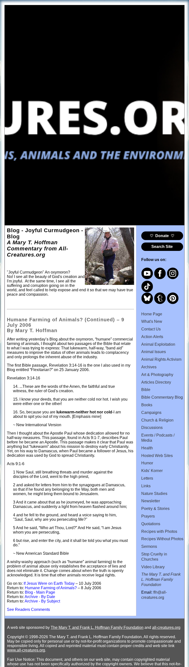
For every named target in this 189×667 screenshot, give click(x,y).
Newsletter (150, 501)
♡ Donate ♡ (162, 236)
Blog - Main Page (40, 592)
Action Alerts (152, 337)
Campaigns (151, 412)
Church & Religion (157, 420)
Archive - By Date (40, 597)
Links (146, 486)
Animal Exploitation (158, 344)
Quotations (150, 524)
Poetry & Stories (155, 508)
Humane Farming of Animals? (51, 588)
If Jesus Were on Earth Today (49, 583)
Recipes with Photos (159, 531)
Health (147, 448)
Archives (149, 367)
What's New (151, 321)
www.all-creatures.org (26, 650)
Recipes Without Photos (162, 539)
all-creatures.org (166, 627)
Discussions (152, 427)
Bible (145, 390)
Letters (147, 478)
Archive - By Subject (42, 601)
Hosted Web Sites (157, 456)
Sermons (149, 546)
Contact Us (151, 329)
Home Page (151, 314)
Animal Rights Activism (161, 359)
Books (146, 405)
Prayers (148, 516)
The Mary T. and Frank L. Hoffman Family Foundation (97, 627)
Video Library (153, 567)
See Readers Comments (28, 609)
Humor (147, 463)
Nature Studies (154, 493)
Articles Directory (156, 382)
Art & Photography (157, 375)
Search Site (162, 246)
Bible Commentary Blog (162, 397)
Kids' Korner (152, 471)
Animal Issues (153, 352)
